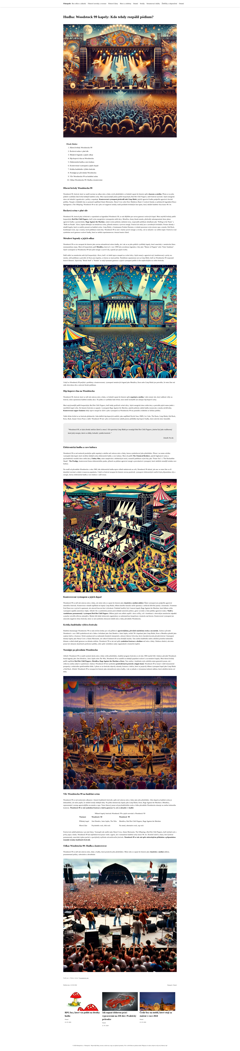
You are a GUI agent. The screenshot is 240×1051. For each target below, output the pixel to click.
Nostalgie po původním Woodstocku (83, 173)
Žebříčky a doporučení (169, 3)
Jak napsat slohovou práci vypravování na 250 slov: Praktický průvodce (119, 1015)
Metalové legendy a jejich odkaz (81, 155)
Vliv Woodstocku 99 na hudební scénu (84, 176)
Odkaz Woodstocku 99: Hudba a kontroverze (86, 180)
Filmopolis (67, 3)
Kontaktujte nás (83, 978)
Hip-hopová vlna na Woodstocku (82, 158)
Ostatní (135, 3)
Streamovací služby (153, 3)
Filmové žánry (113, 3)
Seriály (142, 3)
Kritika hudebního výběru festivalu (82, 169)
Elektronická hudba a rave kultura (82, 162)
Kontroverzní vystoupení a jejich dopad (84, 166)
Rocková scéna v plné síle (79, 151)
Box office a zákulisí (79, 3)
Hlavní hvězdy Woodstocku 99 (81, 148)
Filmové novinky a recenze (97, 3)
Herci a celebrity (125, 3)
